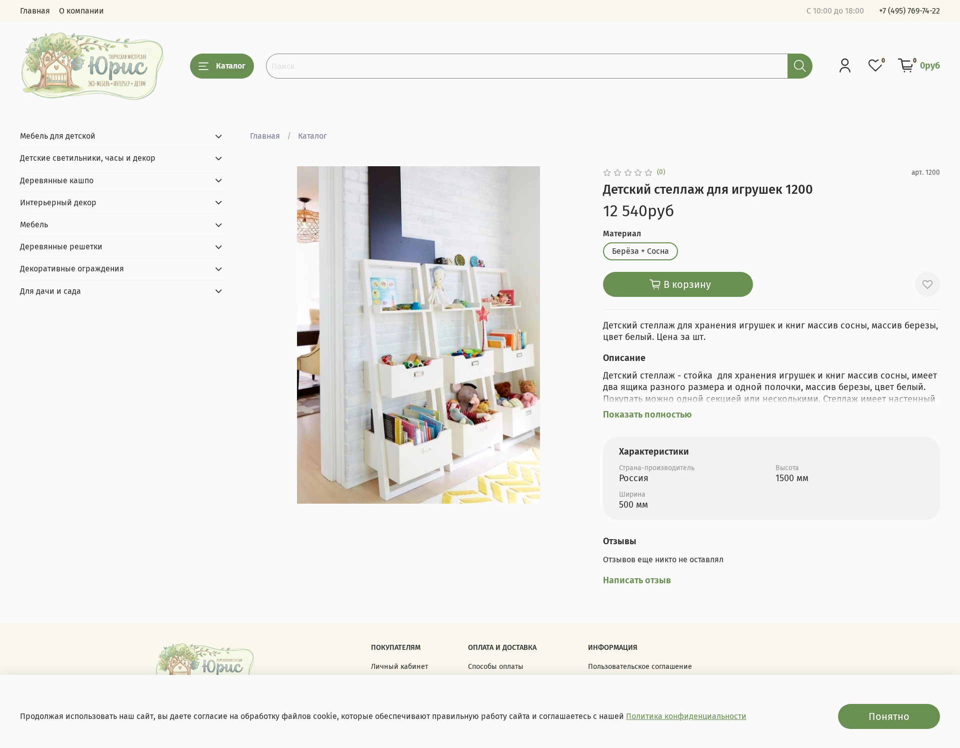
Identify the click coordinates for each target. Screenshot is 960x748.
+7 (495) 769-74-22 (909, 11)
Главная (35, 11)
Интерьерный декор (58, 202)
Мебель (34, 224)
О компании (81, 11)
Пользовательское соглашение (640, 666)
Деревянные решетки (61, 246)
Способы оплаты (496, 666)
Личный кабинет (399, 666)
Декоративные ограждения (72, 268)
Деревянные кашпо (57, 180)
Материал (622, 233)
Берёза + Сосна (640, 251)
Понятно (889, 716)
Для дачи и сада (50, 290)
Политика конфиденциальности (686, 716)
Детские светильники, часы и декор (88, 158)
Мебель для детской (58, 136)
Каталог (231, 66)
